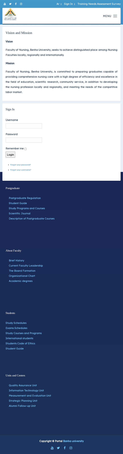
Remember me (15, 148)
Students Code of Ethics (20, 343)
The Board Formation (22, 270)
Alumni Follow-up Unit (22, 405)
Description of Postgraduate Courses (31, 218)
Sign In (68, 3)
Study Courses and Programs (24, 333)
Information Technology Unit (26, 390)
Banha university (73, 441)
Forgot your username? (20, 170)
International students (19, 338)
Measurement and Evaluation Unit (30, 395)
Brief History (16, 260)
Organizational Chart (22, 275)
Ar (58, 3)
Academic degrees (21, 281)
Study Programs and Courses (27, 208)
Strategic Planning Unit (23, 400)
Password (12, 134)
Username (12, 120)
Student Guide (18, 203)
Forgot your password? (20, 165)
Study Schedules (16, 322)
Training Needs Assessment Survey (99, 3)
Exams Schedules (16, 328)
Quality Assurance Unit (23, 385)
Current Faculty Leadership (26, 265)
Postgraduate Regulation (25, 198)
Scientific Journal (19, 213)
